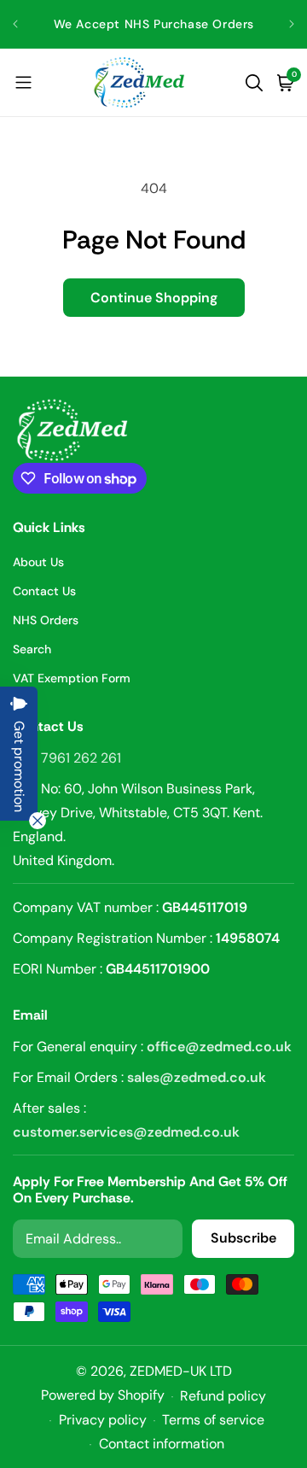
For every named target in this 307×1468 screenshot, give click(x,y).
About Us (38, 562)
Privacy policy (103, 1420)
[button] (23, 82)
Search (32, 649)
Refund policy (223, 1396)
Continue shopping (153, 298)
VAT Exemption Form (71, 678)
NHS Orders (45, 620)
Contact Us (44, 591)
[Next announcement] (291, 24)
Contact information (161, 1444)
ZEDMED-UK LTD (181, 1371)
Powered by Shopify (103, 1395)
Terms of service (213, 1420)
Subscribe (243, 1238)
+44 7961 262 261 (67, 758)
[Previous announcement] (15, 24)
